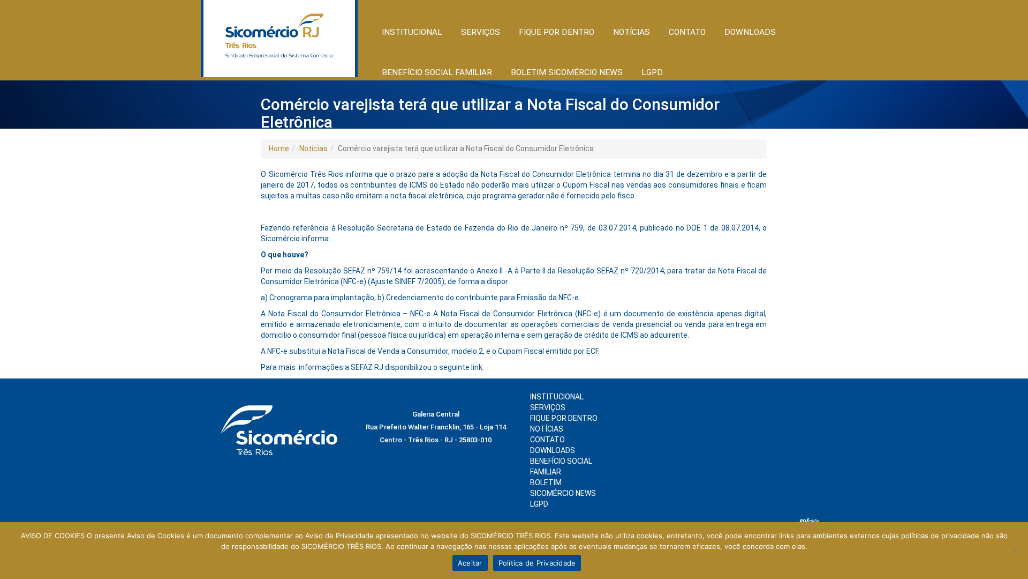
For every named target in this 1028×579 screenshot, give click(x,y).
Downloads (750, 32)
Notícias (313, 148)
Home (279, 148)
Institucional (557, 396)
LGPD (539, 504)
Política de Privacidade (537, 563)
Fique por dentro (564, 418)
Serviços (547, 407)
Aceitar (470, 563)
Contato (687, 32)
